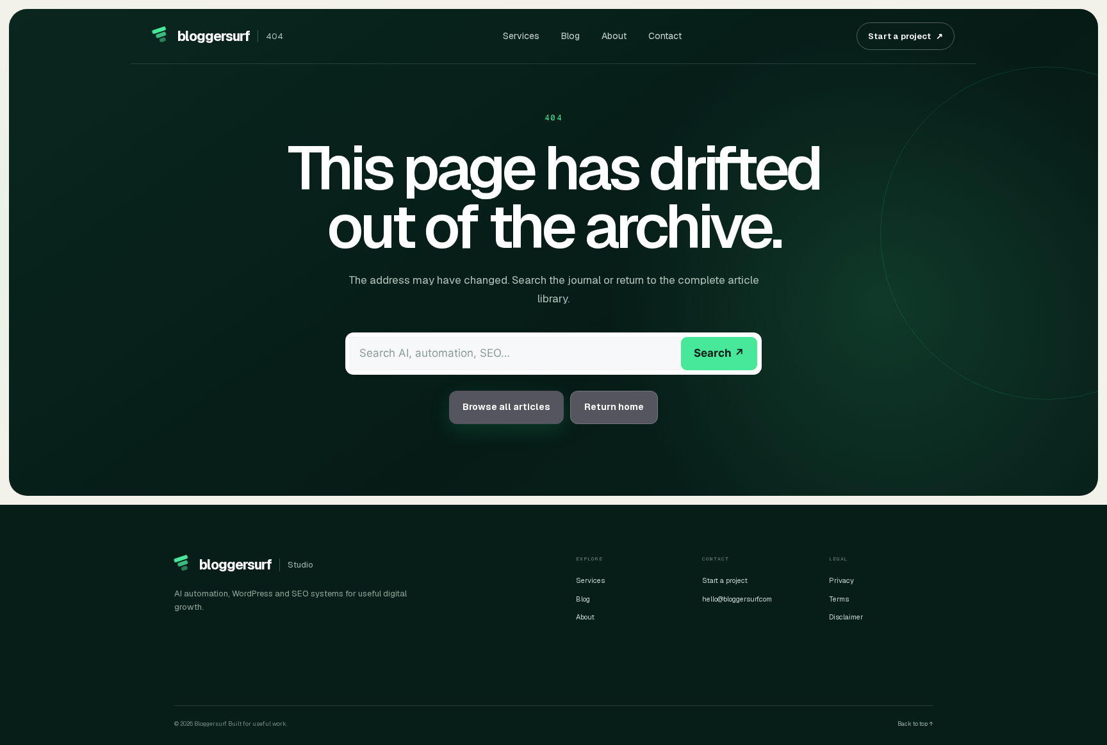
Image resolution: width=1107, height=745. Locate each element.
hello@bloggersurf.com (737, 598)
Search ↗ (719, 353)
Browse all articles (506, 407)
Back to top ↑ (915, 724)
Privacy (841, 580)
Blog (570, 36)
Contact (665, 36)
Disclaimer (846, 616)
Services (521, 36)
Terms (839, 598)
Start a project (905, 36)
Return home (614, 407)
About (614, 36)
